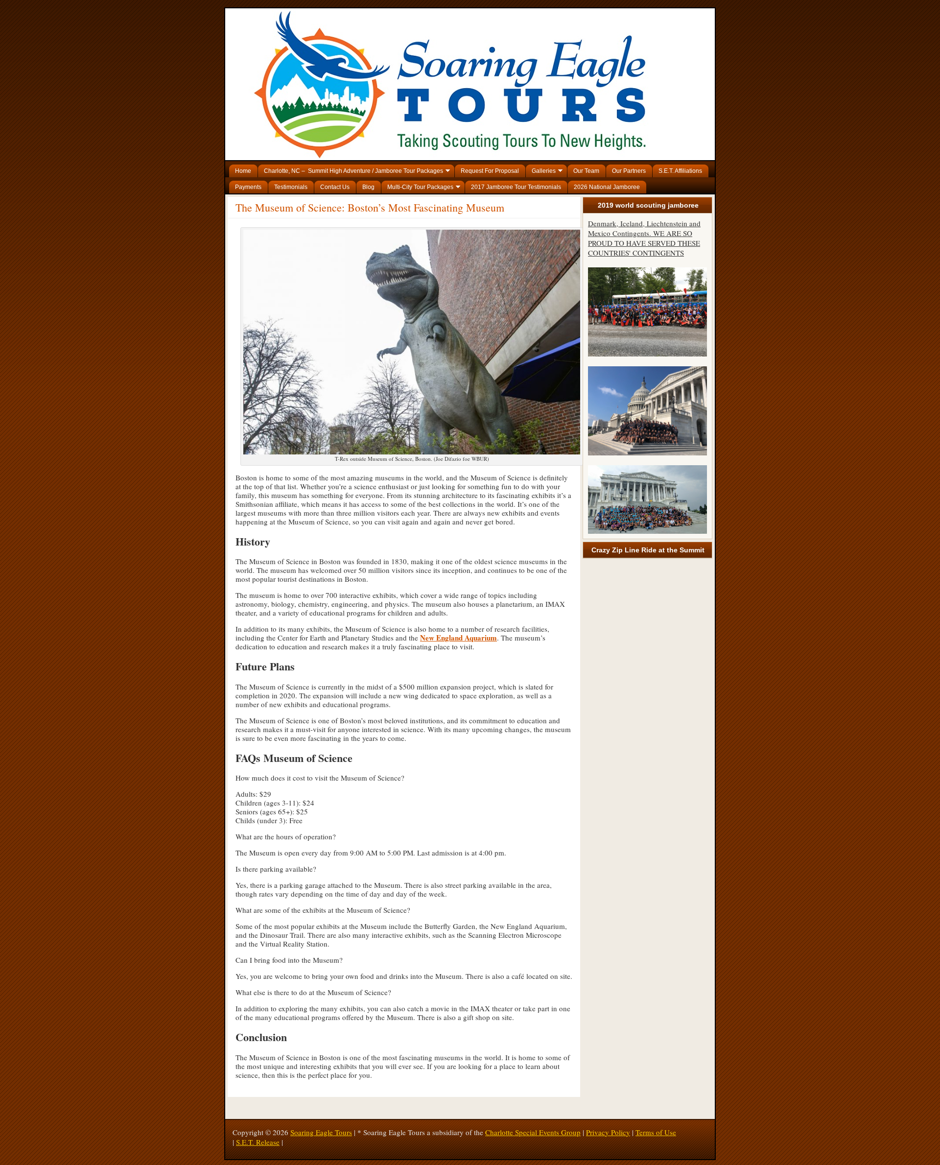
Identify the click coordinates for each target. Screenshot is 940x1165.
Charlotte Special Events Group (533, 1132)
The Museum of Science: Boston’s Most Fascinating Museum (369, 207)
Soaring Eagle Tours (321, 1132)
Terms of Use (655, 1132)
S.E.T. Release (258, 1142)
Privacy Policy (608, 1132)
